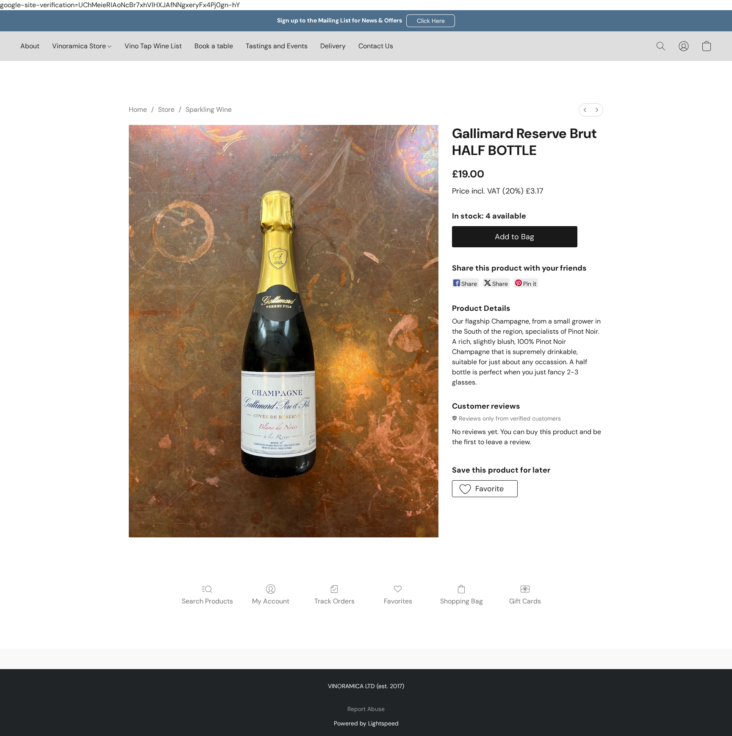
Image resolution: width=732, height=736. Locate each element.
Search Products (207, 601)
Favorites (398, 601)
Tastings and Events (277, 46)
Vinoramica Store (80, 46)
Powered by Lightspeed (366, 723)
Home (138, 109)
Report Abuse (366, 709)
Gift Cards (525, 601)
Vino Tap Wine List (153, 46)
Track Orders (334, 601)
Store (166, 109)
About (29, 46)
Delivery (333, 46)
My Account (270, 601)
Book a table (213, 46)
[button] (430, 20)
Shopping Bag (461, 601)
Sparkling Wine (209, 109)
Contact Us (375, 46)
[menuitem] (585, 110)
